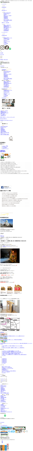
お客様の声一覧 (6, 29)
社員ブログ (5, 40)
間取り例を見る (6, 84)
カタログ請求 (6, 79)
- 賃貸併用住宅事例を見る (4, 112)
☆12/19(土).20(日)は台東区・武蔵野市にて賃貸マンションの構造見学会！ (13, 347)
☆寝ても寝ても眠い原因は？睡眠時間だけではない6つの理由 (11, 351)
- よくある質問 (4, 147)
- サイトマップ (2, 407)
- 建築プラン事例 (3, 395)
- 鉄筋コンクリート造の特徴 (4, 132)
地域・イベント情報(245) (6, 371)
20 (4, 380)
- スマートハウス (3, 133)
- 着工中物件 (2, 398)
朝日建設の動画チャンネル (8, 90)
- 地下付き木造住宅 (3, 385)
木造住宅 (5, 14)
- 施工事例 (1, 396)
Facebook (5, 44)
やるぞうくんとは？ (7, 41)
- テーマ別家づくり (3, 114)
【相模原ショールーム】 (6, 246)
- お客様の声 (2, 400)
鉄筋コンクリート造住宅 (7, 15)
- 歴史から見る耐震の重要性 (4, 134)
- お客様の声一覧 (3, 115)
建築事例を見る (6, 82)
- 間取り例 (1, 391)
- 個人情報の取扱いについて (4, 408)
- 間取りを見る (2, 113)
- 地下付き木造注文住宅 (4, 126)
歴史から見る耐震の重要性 (8, 20)
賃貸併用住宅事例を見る (7, 83)
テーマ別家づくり (6, 28)
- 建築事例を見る (3, 111)
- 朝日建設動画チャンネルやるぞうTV (6, 411)
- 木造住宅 (1, 128)
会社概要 (5, 42)
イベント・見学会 (6, 39)
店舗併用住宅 (6, 17)
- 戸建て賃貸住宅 (3, 390)
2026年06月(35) (4, 360)
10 (1, 379)
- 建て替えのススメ (3, 127)
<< (1, 375)
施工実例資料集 (6, 30)
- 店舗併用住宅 (2, 389)
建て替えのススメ (6, 13)
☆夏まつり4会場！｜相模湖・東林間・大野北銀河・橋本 (11, 353)
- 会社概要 (1, 404)
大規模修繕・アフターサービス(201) (7, 368)
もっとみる (4, 355)
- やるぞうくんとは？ (5, 148)
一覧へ (3, 346)
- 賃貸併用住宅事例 (3, 397)
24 (1, 381)
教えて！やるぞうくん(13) (6, 366)
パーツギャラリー (5, 88)
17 (1, 380)
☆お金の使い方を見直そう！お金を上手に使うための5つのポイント (12, 352)
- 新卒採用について (5, 146)
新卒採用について (6, 38)
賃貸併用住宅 (6, 16)
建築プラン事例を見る (7, 25)
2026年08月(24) (4, 358)
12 (3, 379)
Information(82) (4, 369)
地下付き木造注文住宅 (7, 12)
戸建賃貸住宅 (6, 18)
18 (2, 380)
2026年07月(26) (4, 359)
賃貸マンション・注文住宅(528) (7, 367)
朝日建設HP (2, 332)
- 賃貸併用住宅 (2, 129)
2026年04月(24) (4, 362)
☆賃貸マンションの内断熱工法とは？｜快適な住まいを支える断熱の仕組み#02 (14, 354)
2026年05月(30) (4, 361)
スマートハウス (6, 19)
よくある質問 (6, 43)
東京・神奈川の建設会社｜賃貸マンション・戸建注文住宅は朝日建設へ (11, 339)
